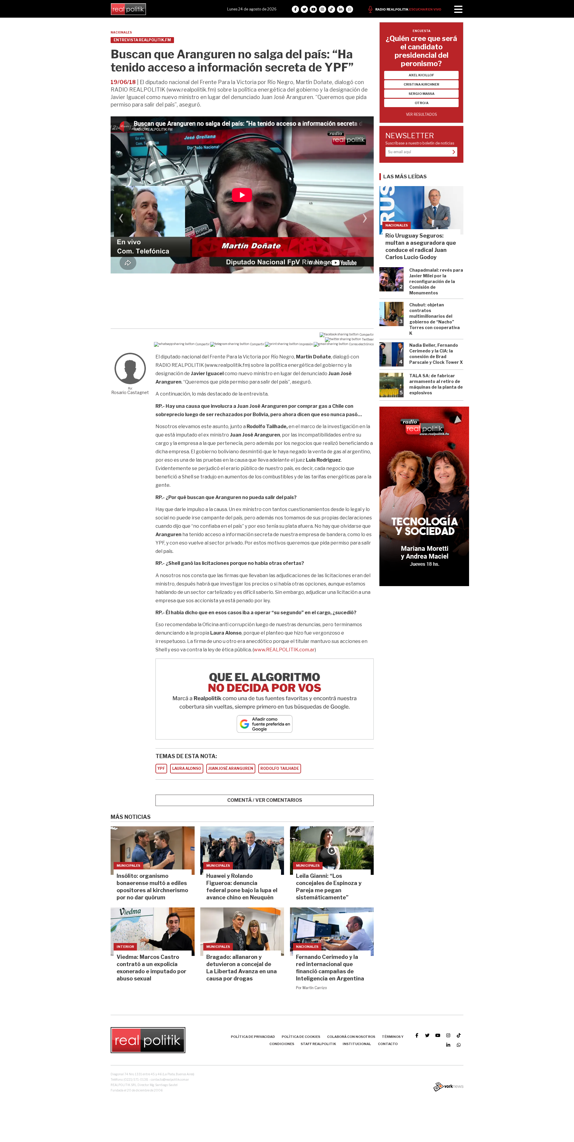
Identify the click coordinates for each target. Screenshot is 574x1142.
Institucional (357, 1044)
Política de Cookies (301, 1037)
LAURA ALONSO (186, 768)
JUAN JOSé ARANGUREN (230, 768)
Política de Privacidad (253, 1037)
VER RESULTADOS (421, 114)
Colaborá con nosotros (351, 1037)
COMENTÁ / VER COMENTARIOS (264, 800)
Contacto (388, 1044)
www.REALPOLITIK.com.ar (284, 650)
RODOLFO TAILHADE (279, 768)
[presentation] (121, 219)
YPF (161, 768)
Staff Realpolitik (318, 1044)
